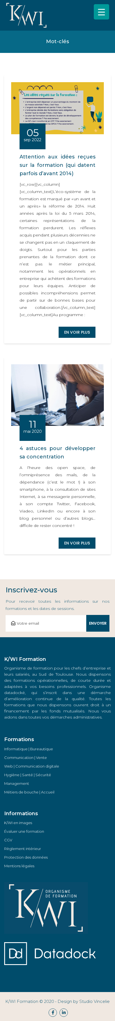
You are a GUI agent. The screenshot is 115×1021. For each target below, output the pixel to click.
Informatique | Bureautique (28, 749)
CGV (8, 840)
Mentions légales (19, 866)
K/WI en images (18, 822)
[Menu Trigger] (101, 11)
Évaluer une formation (24, 831)
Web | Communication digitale (31, 766)
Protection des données (26, 857)
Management (16, 783)
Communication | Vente (25, 757)
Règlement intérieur (22, 848)
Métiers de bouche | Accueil (29, 792)
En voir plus (77, 332)
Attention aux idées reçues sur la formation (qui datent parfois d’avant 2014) (57, 165)
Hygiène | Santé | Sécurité (27, 775)
